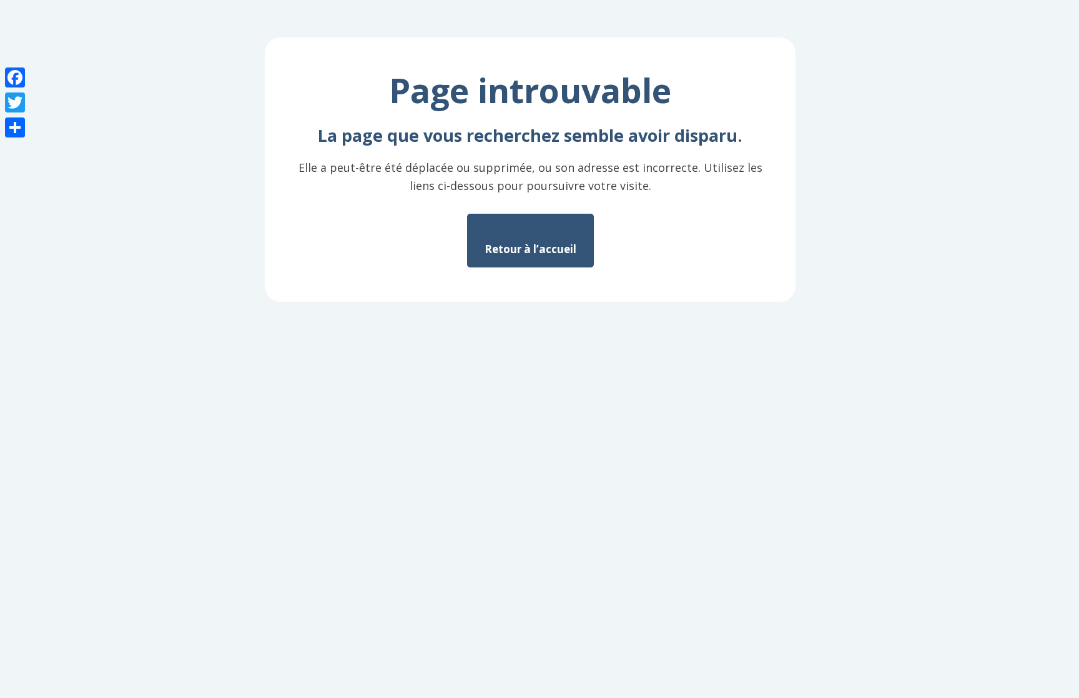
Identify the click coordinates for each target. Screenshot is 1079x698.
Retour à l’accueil (530, 249)
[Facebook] (14, 77)
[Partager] (14, 127)
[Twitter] (14, 102)
